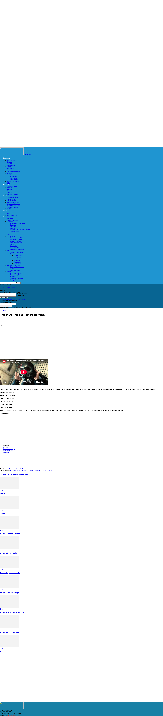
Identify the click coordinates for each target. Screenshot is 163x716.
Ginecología (17, 257)
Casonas (9, 212)
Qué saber (6, 184)
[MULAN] (9, 489)
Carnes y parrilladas (13, 197)
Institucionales (11, 170)
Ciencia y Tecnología (13, 181)
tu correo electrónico (22, 304)
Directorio (6, 217)
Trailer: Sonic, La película (9, 632)
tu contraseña (20, 295)
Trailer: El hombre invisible (10, 533)
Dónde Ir (5, 210)
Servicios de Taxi (15, 247)
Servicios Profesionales (14, 265)
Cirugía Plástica (18, 255)
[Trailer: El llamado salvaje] (9, 588)
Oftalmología (17, 263)
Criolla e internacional (13, 202)
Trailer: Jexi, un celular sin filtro (12, 612)
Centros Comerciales (13, 220)
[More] (51, 320)
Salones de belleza (16, 242)
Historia (9, 191)
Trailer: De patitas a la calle (10, 573)
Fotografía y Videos (16, 239)
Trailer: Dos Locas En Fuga (17, 469)
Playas (9, 213)
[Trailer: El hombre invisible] (9, 528)
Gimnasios (10, 233)
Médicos (12, 254)
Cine (4, 310)
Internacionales (14, 180)
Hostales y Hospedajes (17, 278)
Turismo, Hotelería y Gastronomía (20, 230)
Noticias (9, 173)
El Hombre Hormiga (9, 449)
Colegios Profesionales (17, 267)
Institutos (13, 226)
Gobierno (9, 189)
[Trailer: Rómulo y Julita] (9, 548)
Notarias (12, 268)
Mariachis (13, 244)
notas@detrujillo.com (14, 715)
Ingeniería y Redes (15, 270)
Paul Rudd (6, 452)
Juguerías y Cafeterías (13, 204)
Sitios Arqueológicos (13, 215)
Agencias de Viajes (16, 273)
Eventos (9, 167)
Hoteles (12, 276)
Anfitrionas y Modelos (16, 238)
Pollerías (9, 209)
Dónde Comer (7, 196)
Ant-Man (5, 447)
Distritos (9, 188)
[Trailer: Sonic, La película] (9, 627)
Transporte (13, 246)
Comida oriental (11, 200)
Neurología (17, 260)
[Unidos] (9, 508)
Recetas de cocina (12, 194)
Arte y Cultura (11, 160)
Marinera (9, 192)
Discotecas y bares (16, 275)
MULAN (2, 494)
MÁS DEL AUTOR (23, 474)
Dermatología (18, 259)
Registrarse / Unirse (9, 287)
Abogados (10, 218)
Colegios (13, 225)
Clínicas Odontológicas (17, 252)
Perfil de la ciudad (12, 186)
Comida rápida (11, 199)
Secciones (6, 159)
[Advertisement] (27, 430)
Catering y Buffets (15, 241)
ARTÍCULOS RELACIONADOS (9, 474)
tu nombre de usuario (22, 294)
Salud (8, 183)
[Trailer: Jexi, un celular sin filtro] (9, 607)
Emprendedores (11, 165)
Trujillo (12, 175)
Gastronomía (10, 168)
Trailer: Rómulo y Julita (8, 553)
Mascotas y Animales (13, 171)
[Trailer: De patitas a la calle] (9, 568)
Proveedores (11, 236)
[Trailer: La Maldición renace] (9, 647)
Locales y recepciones (17, 249)
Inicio (5, 157)
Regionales (13, 176)
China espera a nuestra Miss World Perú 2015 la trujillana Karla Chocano (31, 470)
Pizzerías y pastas (12, 207)
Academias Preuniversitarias (18, 223)
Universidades (14, 231)
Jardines (12, 228)
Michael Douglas (8, 450)
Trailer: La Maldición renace (10, 652)
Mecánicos (10, 234)
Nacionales (13, 178)
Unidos (2, 514)
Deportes (9, 162)
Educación (10, 163)
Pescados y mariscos (13, 205)
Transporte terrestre (16, 280)
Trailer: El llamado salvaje (9, 593)
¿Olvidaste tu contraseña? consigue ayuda (12, 299)
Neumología (17, 262)
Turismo (9, 272)
